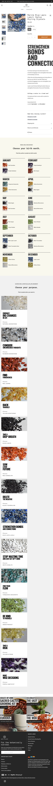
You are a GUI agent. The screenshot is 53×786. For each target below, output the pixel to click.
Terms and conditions (6, 770)
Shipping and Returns (6, 763)
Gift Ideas (30, 745)
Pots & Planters (31, 741)
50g (29, 29)
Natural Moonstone (10, 324)
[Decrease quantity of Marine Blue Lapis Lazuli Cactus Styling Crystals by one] (29, 37)
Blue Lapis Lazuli (8, 535)
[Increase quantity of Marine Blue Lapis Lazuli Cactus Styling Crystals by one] (34, 37)
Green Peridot (8, 624)
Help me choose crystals (34, 721)
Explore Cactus (31, 736)
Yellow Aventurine (9, 413)
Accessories (29, 9)
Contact (3, 761)
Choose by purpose (32, 119)
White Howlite (8, 565)
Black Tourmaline (9, 505)
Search (2, 759)
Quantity (30, 34)
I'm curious (4, 707)
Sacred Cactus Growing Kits (34, 739)
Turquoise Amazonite (10, 594)
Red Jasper (6, 383)
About (29, 747)
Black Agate (7, 443)
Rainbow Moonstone (10, 353)
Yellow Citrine (8, 654)
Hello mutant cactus (33, 704)
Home (22, 9)
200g (34, 29)
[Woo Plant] (26, 5)
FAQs (29, 750)
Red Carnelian (8, 475)
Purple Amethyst (8, 684)
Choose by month (32, 116)
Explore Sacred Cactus (7, 721)
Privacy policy (4, 768)
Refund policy (4, 766)
